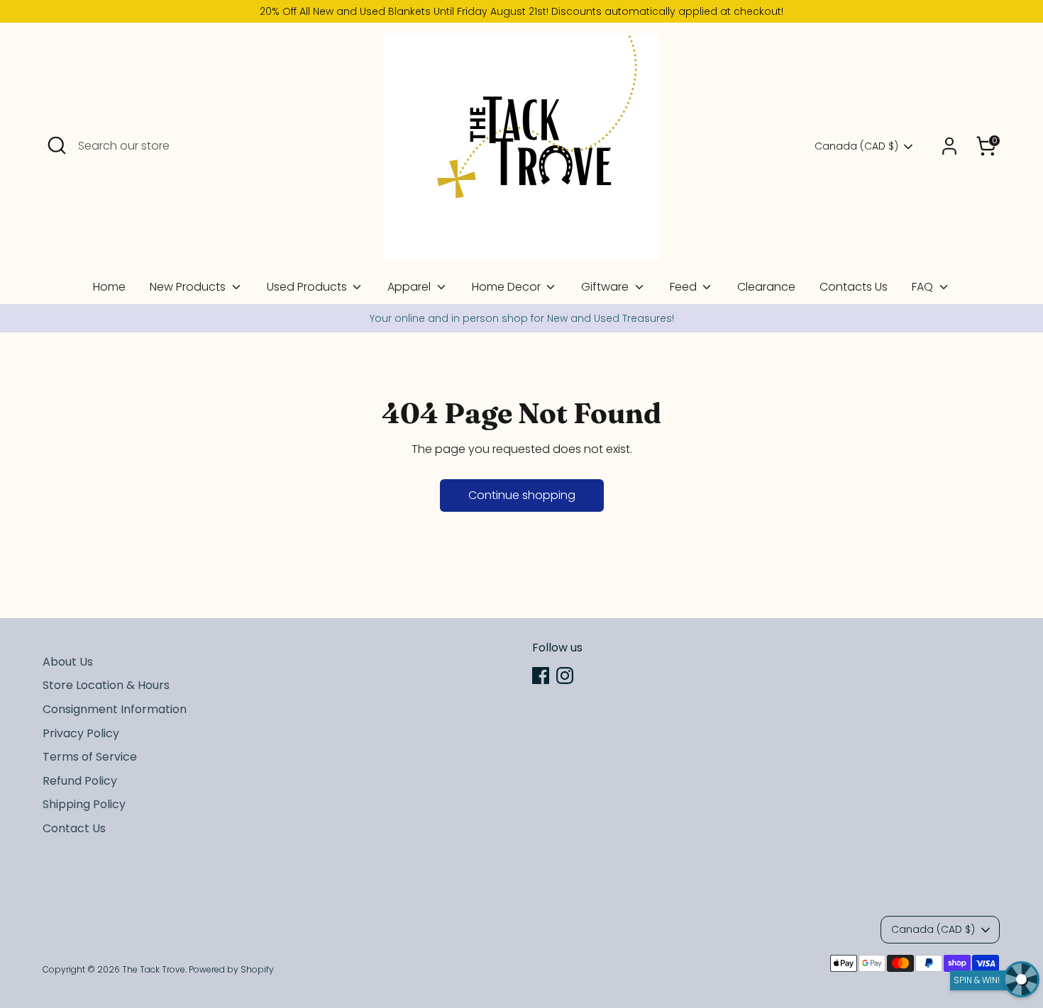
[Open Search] (57, 145)
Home (109, 287)
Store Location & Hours (106, 685)
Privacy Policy (81, 733)
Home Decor (507, 287)
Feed (685, 287)
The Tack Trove (153, 969)
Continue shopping (521, 495)
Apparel (410, 287)
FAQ (924, 287)
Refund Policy (80, 781)
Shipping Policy (84, 804)
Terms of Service (90, 757)
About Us (68, 662)
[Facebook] (540, 675)
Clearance (766, 287)
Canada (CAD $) (856, 146)
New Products (189, 287)
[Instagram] (564, 675)
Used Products (308, 287)
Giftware (606, 287)
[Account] (949, 146)
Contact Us (74, 828)
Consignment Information (115, 709)
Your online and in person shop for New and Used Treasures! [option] (522, 318)
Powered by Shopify (231, 969)
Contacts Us (854, 287)
